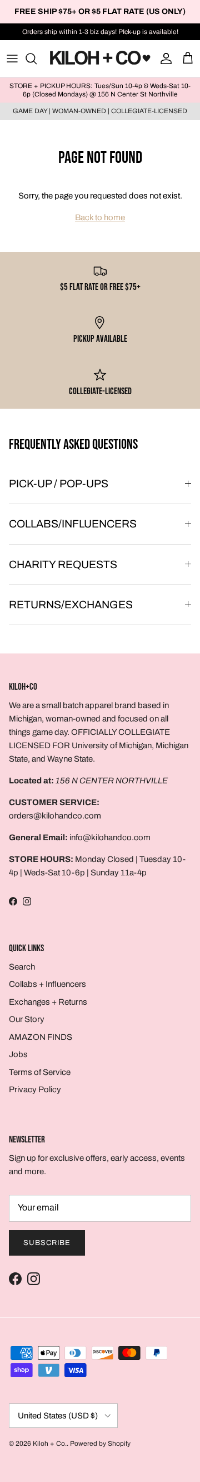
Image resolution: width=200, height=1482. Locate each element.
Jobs (18, 1054)
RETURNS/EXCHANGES (71, 605)
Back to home (100, 217)
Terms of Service (40, 1072)
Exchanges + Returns (48, 1001)
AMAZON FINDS (40, 1037)
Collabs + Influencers (47, 984)
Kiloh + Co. (50, 1443)
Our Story (26, 1019)
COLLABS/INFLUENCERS (73, 524)
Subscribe (47, 1243)
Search (22, 966)
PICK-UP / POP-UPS (58, 484)
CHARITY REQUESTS (63, 564)
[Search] (36, 58)
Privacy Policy (35, 1089)
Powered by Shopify (100, 1443)
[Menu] (12, 58)
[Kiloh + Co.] (100, 58)
